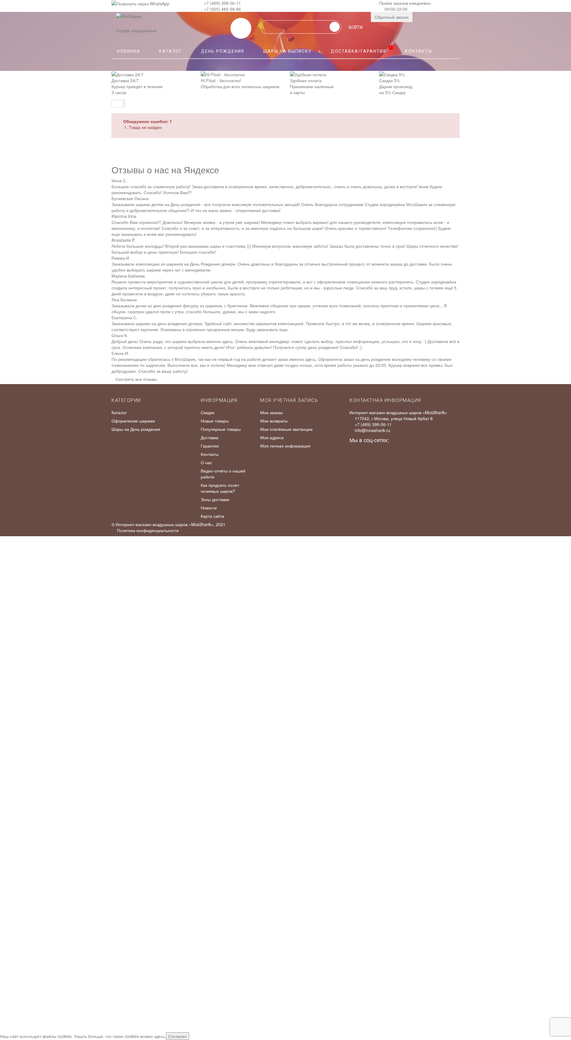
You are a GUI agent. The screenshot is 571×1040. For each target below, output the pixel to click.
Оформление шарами (133, 421)
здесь (159, 1036)
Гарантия (210, 446)
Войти (356, 27)
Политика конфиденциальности (148, 530)
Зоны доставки (215, 499)
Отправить (14, 641)
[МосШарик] (129, 20)
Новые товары (215, 421)
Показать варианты (22, 689)
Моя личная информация (285, 446)
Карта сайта (212, 516)
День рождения (222, 51)
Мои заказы (271, 412)
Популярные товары (221, 429)
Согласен (177, 1036)
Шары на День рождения (136, 429)
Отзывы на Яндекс (293, 569)
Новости (209, 508)
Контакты (418, 51)
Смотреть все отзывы (136, 379)
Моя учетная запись (289, 400)
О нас (206, 462)
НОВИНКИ (128, 51)
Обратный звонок (392, 17)
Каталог (170, 51)
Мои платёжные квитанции (286, 429)
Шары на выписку (287, 51)
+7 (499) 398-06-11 (222, 3)
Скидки (207, 412)
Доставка (209, 437)
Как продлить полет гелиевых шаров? (220, 488)
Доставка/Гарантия (361, 50)
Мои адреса (272, 437)
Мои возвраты (274, 421)
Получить (13, 744)
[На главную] (117, 103)
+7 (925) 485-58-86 (222, 9)
